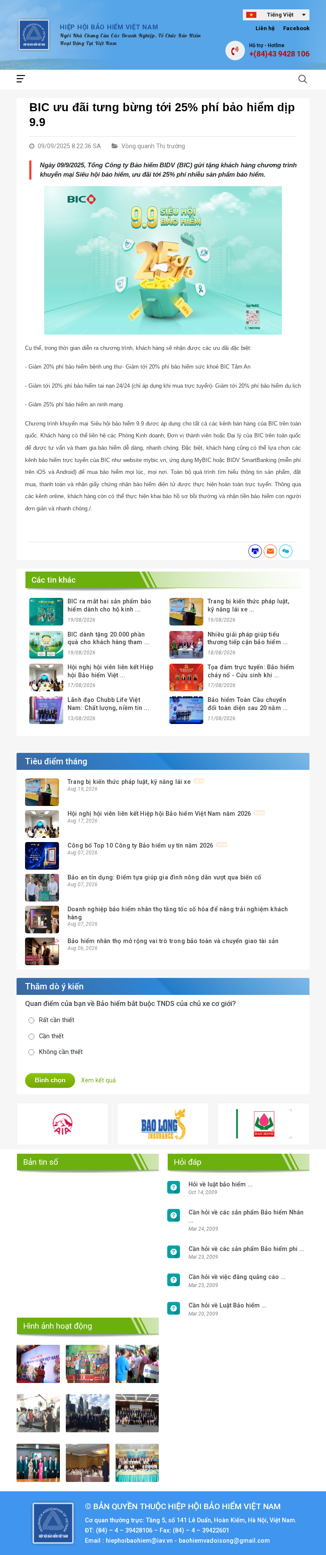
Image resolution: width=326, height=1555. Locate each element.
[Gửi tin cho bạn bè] (270, 551)
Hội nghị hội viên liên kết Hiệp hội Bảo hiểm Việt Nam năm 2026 (159, 813)
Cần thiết (51, 1036)
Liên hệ (265, 28)
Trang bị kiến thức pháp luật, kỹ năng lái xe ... (248, 605)
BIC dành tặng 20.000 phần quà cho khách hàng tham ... (108, 638)
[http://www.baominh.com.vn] (228, 1123)
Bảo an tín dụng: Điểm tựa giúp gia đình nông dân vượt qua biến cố (164, 877)
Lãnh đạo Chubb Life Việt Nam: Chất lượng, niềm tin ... (108, 704)
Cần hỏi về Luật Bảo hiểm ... (227, 1305)
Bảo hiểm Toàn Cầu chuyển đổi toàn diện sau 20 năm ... (248, 704)
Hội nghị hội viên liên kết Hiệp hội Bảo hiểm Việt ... (110, 671)
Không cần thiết (61, 1052)
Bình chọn (50, 1080)
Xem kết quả (98, 1080)
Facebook (296, 28)
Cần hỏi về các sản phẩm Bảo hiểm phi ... (246, 1249)
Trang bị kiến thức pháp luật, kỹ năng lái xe (129, 782)
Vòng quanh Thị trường (153, 146)
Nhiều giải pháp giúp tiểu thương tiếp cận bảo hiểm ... (248, 638)
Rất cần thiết (56, 1020)
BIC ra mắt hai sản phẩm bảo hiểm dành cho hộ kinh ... (109, 605)
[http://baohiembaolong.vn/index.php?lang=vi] (127, 1124)
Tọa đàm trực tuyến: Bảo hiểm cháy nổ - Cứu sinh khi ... (251, 671)
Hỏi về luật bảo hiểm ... (220, 1184)
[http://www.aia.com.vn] (27, 1124)
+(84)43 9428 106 (279, 54)
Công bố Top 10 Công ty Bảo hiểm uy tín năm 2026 (140, 845)
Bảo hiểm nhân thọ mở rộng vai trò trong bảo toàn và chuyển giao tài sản (172, 941)
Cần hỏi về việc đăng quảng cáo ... (237, 1277)
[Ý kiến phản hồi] (285, 551)
